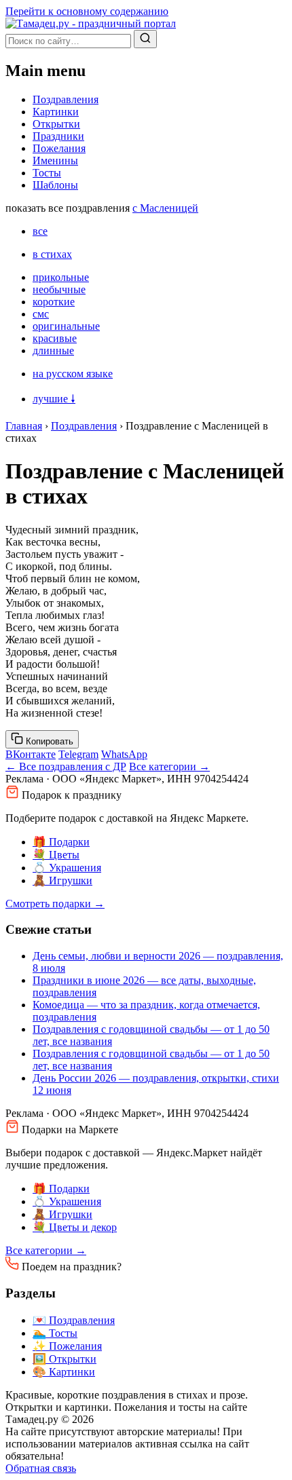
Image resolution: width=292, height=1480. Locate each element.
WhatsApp (124, 754)
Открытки (56, 124)
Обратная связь (40, 1468)
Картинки (56, 111)
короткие (54, 301)
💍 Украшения (67, 867)
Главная (23, 426)
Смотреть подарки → (55, 903)
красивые (55, 338)
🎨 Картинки (64, 1372)
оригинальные (66, 326)
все (40, 231)
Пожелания (59, 148)
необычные (59, 289)
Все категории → (169, 766)
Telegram (78, 754)
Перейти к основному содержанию (86, 11)
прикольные (61, 277)
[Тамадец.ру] (90, 23)
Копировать (48, 741)
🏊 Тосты (55, 1333)
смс (41, 314)
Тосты (47, 172)
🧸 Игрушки (62, 880)
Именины (55, 160)
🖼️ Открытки (64, 1359)
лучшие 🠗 (54, 398)
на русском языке (73, 373)
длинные (53, 350)
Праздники (58, 136)
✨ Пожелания (67, 1346)
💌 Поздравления (74, 1320)
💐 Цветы (56, 854)
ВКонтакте (30, 754)
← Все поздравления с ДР (65, 766)
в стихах (52, 254)
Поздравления (65, 99)
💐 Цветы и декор (75, 1227)
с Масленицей (165, 208)
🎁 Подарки (61, 842)
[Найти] (145, 39)
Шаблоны (55, 185)
